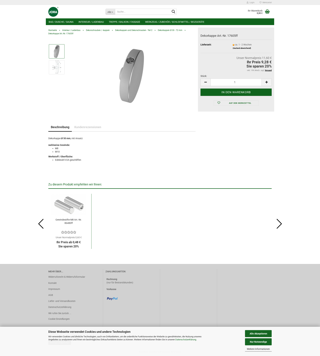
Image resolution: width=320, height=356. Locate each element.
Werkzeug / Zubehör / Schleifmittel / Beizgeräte (174, 22)
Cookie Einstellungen (59, 319)
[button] (205, 82)
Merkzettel (267, 2)
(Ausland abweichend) (242, 48)
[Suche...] (173, 12)
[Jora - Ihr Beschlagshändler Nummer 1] (74, 11)
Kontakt (52, 283)
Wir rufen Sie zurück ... (59, 313)
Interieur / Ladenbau (91, 22)
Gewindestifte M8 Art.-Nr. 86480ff (69, 221)
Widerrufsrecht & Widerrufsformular (66, 276)
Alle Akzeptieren (258, 333)
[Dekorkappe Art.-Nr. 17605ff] (131, 75)
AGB (50, 295)
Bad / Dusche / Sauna (61, 22)
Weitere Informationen (258, 349)
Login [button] (251, 2)
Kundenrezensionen (87, 127)
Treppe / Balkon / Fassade (124, 22)
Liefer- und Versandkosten (62, 301)
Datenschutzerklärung (185, 339)
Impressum (54, 289)
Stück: (203, 76)
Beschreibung (60, 127)
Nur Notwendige (258, 341)
